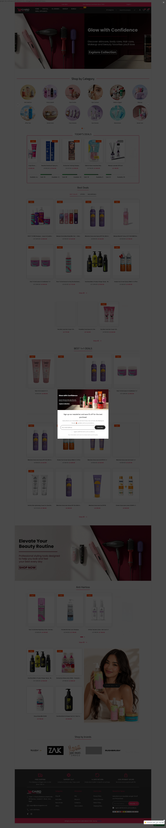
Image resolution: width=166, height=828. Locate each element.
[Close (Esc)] (163, 2)
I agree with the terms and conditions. (84, 431)
